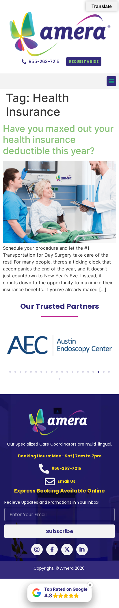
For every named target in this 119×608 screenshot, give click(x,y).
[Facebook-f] (52, 549)
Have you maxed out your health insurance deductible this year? (58, 139)
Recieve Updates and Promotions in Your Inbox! (51, 502)
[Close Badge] (90, 585)
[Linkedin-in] (82, 549)
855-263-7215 (44, 61)
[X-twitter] (67, 549)
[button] (111, 81)
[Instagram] (37, 549)
